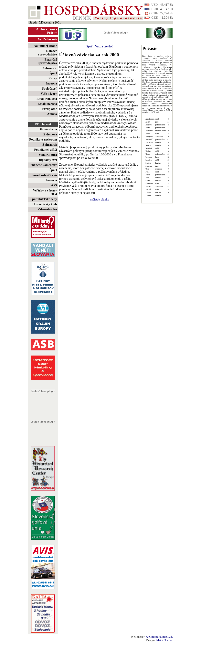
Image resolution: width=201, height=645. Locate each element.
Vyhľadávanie (47, 39)
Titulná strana (47, 129)
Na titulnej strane (45, 45)
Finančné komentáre (43, 165)
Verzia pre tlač (104, 46)
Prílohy (52, 32)
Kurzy (52, 78)
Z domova (50, 134)
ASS (54, 185)
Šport (53, 73)
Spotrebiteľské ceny (43, 199)
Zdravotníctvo (47, 209)
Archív (40, 29)
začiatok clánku (99, 199)
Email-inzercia (47, 103)
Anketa (52, 114)
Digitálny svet (48, 159)
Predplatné (49, 109)
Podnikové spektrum (43, 139)
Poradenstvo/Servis (44, 175)
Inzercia (51, 83)
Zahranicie (49, 144)
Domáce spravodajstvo (47, 52)
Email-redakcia (47, 98)
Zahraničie (49, 68)
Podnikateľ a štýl (45, 149)
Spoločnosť (49, 88)
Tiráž (51, 29)
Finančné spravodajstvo (47, 61)
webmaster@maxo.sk (159, 636)
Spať (89, 46)
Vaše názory (49, 93)
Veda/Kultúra (48, 154)
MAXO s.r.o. (164, 640)
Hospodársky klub (44, 204)
